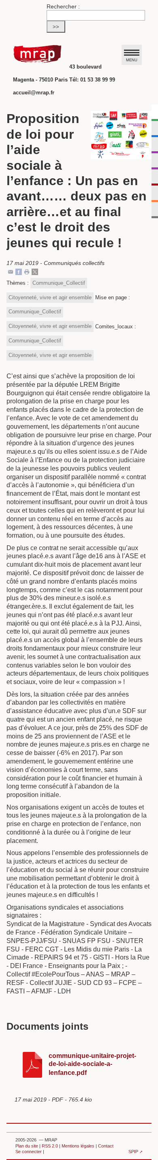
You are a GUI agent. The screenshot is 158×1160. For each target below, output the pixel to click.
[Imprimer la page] (26, 271)
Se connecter (28, 1151)
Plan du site (26, 1145)
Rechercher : (63, 6)
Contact (105, 1145)
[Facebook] (18, 271)
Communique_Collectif (58, 283)
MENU (131, 60)
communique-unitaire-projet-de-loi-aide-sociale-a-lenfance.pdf (92, 1064)
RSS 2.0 (50, 1145)
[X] (35, 271)
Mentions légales (78, 1145)
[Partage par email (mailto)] (10, 271)
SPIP (133, 1151)
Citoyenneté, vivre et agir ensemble (50, 297)
